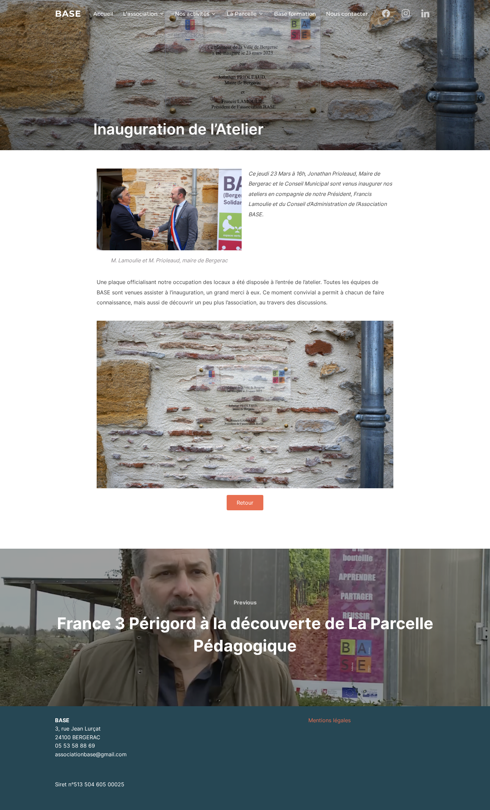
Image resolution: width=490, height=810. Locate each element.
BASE (68, 13)
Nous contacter (347, 14)
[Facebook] (386, 14)
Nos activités (192, 14)
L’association (140, 14)
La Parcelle (242, 14)
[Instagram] (405, 14)
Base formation (295, 14)
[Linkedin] (425, 14)
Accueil (103, 14)
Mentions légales (329, 720)
